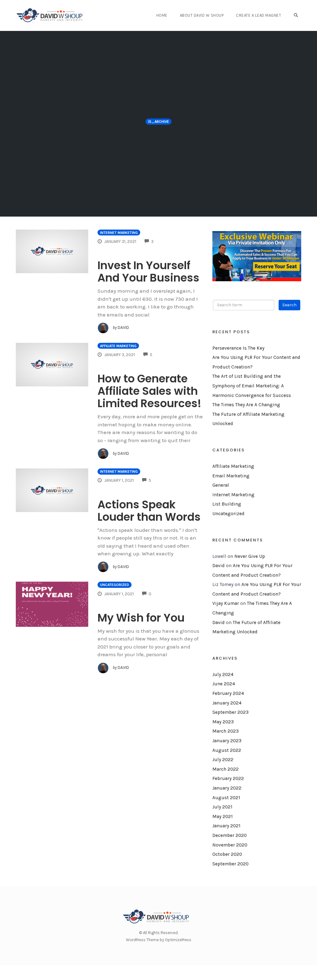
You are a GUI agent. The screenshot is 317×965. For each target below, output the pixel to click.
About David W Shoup (202, 15)
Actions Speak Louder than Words (149, 510)
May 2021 (222, 816)
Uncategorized (114, 585)
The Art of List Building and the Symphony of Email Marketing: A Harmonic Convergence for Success (251, 385)
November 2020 (229, 845)
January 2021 (226, 826)
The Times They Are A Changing (246, 404)
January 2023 (226, 740)
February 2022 (228, 778)
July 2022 (222, 759)
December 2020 (229, 835)
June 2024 (223, 684)
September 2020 (230, 864)
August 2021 (226, 797)
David (218, 565)
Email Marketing (231, 476)
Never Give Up (249, 556)
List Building (226, 504)
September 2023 (230, 712)
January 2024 (226, 703)
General (220, 485)
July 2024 (222, 674)
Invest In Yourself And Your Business (148, 271)
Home (161, 15)
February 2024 (228, 693)
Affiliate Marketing (118, 346)
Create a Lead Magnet (258, 15)
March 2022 (225, 769)
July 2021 (222, 807)
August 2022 (226, 750)
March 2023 (225, 731)
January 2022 (226, 788)
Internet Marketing (119, 232)
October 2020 (227, 854)
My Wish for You (141, 617)
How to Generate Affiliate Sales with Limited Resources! (149, 391)
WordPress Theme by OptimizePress (158, 939)
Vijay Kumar (225, 603)
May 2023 (223, 722)
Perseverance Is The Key (238, 348)
